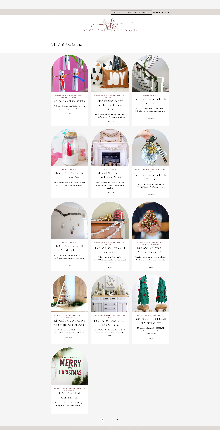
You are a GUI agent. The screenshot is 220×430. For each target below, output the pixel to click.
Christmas (74, 95)
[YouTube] (160, 12)
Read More (69, 113)
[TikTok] (168, 12)
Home (78, 35)
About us (84, 427)
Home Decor (112, 97)
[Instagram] (154, 12)
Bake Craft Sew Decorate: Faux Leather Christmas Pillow (110, 105)
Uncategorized (73, 97)
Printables (64, 97)
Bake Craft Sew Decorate (62, 95)
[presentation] (69, 73)
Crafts (80, 95)
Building (71, 315)
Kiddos (144, 244)
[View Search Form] (51, 12)
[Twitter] (162, 12)
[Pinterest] (165, 12)
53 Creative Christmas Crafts (69, 101)
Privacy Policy (139, 427)
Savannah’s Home (88, 35)
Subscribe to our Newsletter (119, 427)
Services (93, 427)
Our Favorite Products (136, 35)
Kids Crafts (150, 244)
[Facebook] (157, 12)
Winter (157, 244)
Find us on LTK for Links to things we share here (131, 12)
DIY (83, 315)
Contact (102, 427)
